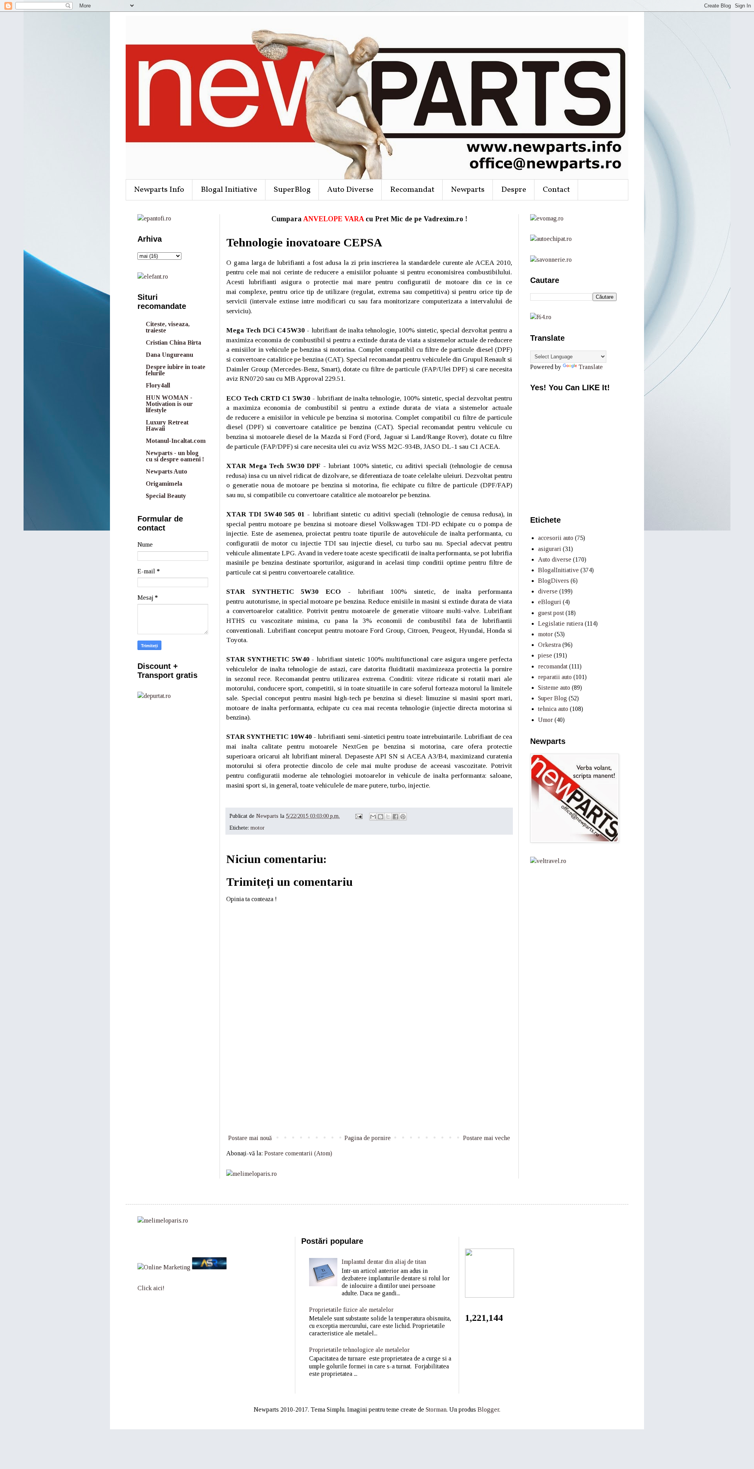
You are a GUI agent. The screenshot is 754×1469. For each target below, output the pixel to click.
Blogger (488, 1409)
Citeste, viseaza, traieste (168, 327)
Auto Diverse (350, 189)
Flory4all (158, 385)
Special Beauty (166, 495)
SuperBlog (292, 189)
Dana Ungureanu (169, 354)
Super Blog (552, 698)
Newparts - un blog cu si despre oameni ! (175, 456)
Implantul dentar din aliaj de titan (384, 1261)
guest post (551, 613)
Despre (513, 189)
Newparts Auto (166, 471)
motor (258, 827)
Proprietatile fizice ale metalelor (351, 1309)
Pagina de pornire (367, 1138)
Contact (556, 189)
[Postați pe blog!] (380, 817)
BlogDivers (553, 580)
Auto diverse (554, 559)
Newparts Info (159, 189)
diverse (548, 591)
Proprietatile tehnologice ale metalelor (359, 1349)
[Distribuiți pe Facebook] (395, 817)
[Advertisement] (369, 1103)
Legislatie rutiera (560, 623)
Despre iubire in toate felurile (175, 370)
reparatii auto (555, 677)
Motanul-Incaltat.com (176, 440)
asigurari (549, 548)
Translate (590, 367)
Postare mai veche (486, 1138)
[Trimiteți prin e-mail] (373, 817)
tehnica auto (553, 708)
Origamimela (164, 483)
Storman (436, 1409)
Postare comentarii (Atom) (298, 1153)
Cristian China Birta (173, 342)
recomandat (552, 666)
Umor (545, 719)
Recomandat (412, 189)
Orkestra (549, 644)
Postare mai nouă (250, 1138)
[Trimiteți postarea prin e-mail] (358, 816)
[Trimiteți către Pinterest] (403, 817)
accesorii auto (555, 537)
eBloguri (549, 602)
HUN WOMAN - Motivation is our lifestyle (169, 403)
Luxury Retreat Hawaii (167, 425)
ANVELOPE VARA (333, 219)
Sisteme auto (554, 687)
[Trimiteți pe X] (388, 817)
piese (545, 655)
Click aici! (151, 1288)
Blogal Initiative (229, 189)
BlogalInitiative (558, 570)
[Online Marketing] (163, 1267)
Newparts (468, 189)
